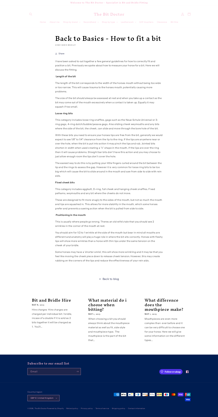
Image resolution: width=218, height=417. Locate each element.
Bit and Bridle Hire (51, 300)
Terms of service (102, 408)
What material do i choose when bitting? (107, 305)
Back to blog (111, 279)
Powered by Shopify (55, 408)
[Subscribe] (77, 371)
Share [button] (62, 53)
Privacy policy (87, 408)
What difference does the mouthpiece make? (164, 305)
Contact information (136, 408)
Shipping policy (118, 408)
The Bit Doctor (41, 408)
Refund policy (72, 408)
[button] (30, 14)
